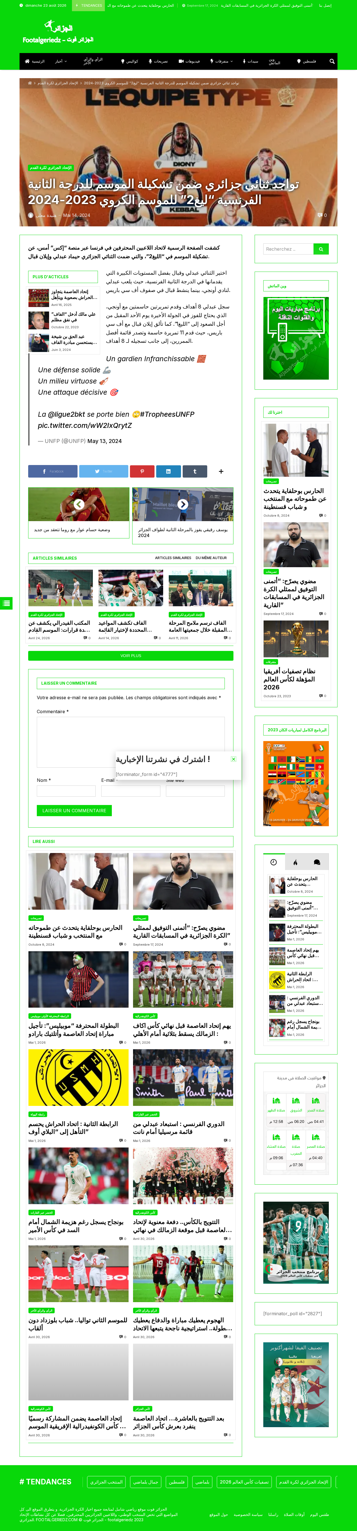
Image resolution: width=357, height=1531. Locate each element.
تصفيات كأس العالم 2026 (209, 1482)
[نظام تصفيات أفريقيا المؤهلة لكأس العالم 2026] (296, 638)
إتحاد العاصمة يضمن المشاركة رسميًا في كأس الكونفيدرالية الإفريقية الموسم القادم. (78, 1422)
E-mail (109, 780)
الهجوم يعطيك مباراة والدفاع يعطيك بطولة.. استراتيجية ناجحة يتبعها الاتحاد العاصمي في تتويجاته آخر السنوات (180, 1324)
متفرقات (271, 661)
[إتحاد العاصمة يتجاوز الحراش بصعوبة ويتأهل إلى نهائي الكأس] (38, 298)
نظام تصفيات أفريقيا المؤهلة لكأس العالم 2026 (289, 679)
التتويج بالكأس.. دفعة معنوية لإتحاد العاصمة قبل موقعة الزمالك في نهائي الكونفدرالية (180, 1226)
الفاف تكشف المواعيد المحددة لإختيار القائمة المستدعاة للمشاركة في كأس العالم (130, 626)
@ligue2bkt (66, 414)
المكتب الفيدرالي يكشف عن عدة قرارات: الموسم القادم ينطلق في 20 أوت (59, 626)
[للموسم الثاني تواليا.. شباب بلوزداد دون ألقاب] (78, 1273)
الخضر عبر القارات (146, 1114)
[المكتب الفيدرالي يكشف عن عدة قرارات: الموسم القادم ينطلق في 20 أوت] (60, 588)
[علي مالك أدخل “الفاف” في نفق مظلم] (38, 320)
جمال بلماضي (110, 1482)
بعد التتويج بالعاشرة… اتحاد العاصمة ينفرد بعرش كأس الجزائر (178, 1422)
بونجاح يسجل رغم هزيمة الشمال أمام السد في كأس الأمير (76, 1225)
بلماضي (167, 1482)
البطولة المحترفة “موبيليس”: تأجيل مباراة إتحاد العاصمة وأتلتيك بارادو (73, 1029)
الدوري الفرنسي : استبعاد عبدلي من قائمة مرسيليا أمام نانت (179, 1127)
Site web (175, 780)
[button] (233, 759)
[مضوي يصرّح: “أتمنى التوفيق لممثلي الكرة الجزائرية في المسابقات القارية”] (183, 881)
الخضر (337, 1482)
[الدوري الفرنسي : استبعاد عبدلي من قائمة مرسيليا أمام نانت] (183, 1077)
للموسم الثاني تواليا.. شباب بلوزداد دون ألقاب (77, 1324)
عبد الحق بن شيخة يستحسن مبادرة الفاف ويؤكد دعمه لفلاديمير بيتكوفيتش (72, 339)
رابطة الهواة (38, 1114)
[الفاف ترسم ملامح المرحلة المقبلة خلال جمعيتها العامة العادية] (201, 588)
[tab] (173, 558)
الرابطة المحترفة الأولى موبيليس (50, 1016)
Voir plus (130, 655)
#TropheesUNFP (167, 414)
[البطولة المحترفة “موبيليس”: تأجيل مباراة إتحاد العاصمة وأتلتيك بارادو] (78, 979)
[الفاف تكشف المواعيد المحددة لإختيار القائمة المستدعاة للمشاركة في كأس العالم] (130, 588)
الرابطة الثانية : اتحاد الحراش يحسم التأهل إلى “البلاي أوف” (73, 1127)
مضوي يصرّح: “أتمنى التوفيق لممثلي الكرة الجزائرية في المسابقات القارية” (221, 5)
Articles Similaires (173, 558)
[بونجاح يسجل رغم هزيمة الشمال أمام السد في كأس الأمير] (78, 1175)
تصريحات (36, 918)
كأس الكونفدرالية (145, 1016)
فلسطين (142, 1482)
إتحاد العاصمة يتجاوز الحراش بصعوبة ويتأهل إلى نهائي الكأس (72, 294)
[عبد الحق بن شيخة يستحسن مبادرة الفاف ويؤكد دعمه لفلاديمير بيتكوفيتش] (38, 343)
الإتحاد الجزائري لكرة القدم (58, 83)
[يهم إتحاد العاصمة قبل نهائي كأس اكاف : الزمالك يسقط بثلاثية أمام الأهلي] (183, 979)
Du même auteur (211, 558)
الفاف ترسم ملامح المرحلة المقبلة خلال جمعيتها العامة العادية (198, 626)
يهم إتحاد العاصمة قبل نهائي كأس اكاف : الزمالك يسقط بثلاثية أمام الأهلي (182, 1029)
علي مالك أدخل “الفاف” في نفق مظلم (73, 317)
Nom (44, 780)
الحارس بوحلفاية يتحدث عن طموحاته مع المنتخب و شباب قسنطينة (75, 931)
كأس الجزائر (142, 1408)
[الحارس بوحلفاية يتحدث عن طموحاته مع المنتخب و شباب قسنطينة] (78, 881)
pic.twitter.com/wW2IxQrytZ (85, 425)
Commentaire (53, 711)
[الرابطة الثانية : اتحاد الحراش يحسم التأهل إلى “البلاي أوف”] (78, 1077)
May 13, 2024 (104, 441)
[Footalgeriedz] (58, 32)
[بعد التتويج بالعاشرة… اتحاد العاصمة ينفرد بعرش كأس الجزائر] (183, 1372)
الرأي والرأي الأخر (41, 1310)
